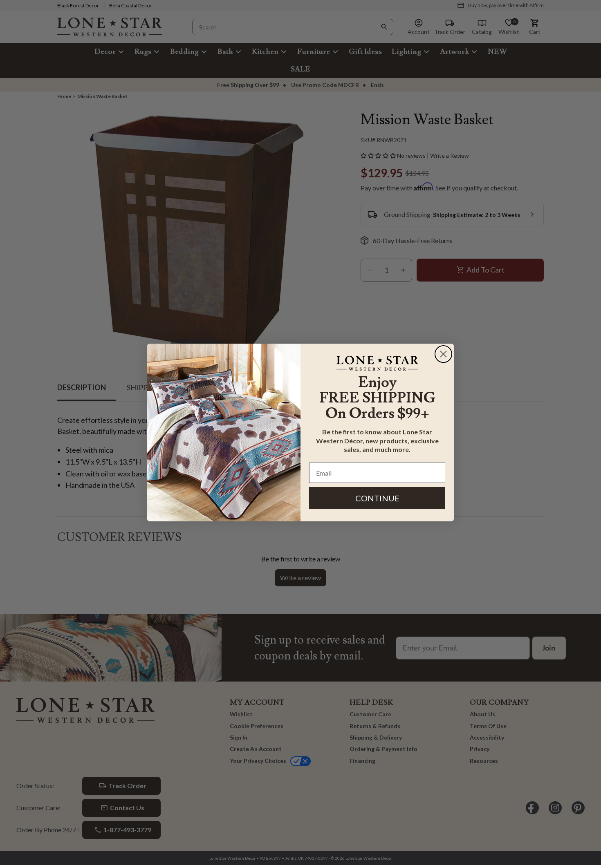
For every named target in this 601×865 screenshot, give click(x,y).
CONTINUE (377, 498)
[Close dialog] (443, 354)
